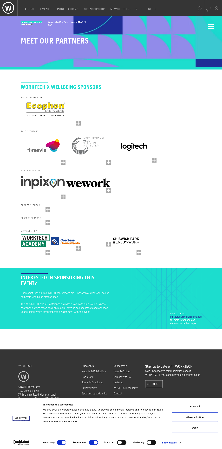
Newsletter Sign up (126, 9)
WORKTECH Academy (125, 388)
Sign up (154, 384)
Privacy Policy (89, 388)
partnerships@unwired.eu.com (186, 317)
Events (46, 9)
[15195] (108, 162)
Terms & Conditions (92, 382)
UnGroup (118, 382)
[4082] (108, 244)
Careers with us (122, 377)
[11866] (139, 252)
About (30, 9)
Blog (152, 9)
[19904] (78, 123)
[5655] (48, 209)
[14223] (108, 190)
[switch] (93, 442)
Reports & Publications (94, 371)
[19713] (63, 197)
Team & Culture (121, 371)
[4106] (48, 222)
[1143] (48, 252)
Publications (67, 9)
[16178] (63, 162)
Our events (88, 366)
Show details (169, 442)
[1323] (78, 248)
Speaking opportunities (94, 393)
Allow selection (195, 417)
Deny (195, 427)
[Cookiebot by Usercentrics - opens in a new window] (21, 442)
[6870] (154, 160)
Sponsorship (94, 9)
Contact (117, 393)
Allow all (195, 406)
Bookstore (87, 377)
